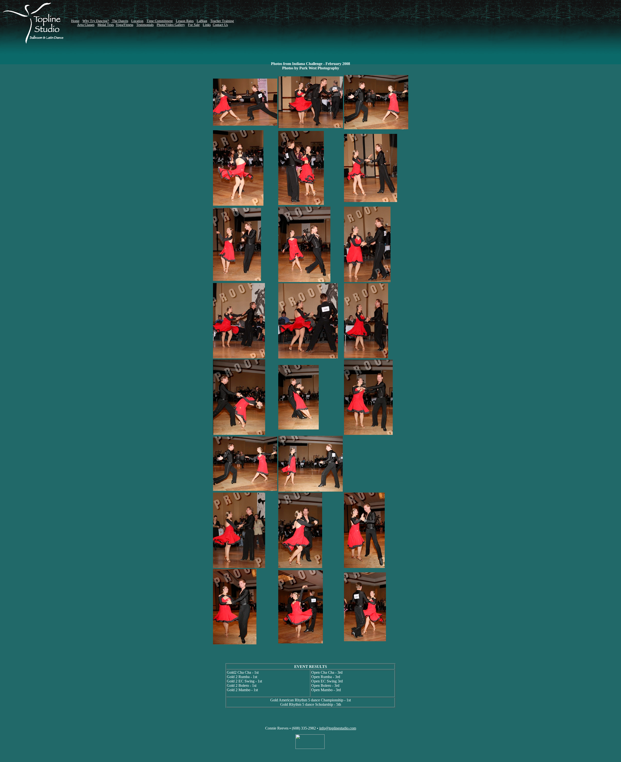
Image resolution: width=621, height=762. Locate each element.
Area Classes (85, 25)
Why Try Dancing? (95, 21)
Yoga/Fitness (124, 25)
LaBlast (202, 21)
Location (137, 21)
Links (207, 25)
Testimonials (145, 25)
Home (75, 21)
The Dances (119, 21)
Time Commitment (160, 21)
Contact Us (220, 25)
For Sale (194, 25)
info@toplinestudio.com (337, 728)
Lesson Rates (185, 21)
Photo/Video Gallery (171, 25)
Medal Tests (106, 25)
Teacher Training (222, 21)
